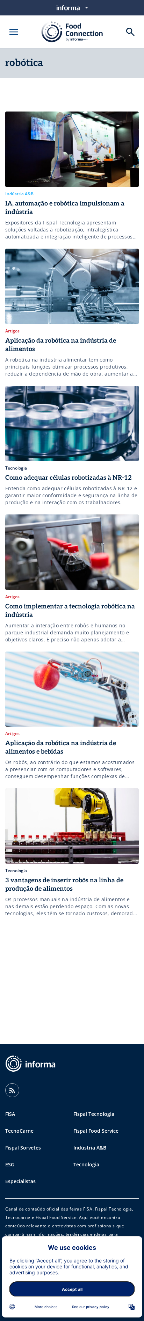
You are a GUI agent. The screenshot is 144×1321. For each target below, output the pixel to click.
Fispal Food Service (95, 1130)
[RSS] (12, 1090)
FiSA (10, 1114)
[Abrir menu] (13, 31)
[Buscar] (130, 31)
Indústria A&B (89, 1147)
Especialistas (20, 1181)
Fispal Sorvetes (23, 1147)
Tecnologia (86, 1164)
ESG (9, 1164)
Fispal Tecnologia (93, 1114)
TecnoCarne (19, 1130)
